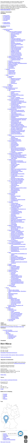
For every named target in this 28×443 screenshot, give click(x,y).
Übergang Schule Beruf (16, 139)
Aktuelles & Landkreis (7, 29)
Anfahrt (4, 437)
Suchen (23, 325)
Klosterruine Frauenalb (15, 196)
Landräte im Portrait (15, 50)
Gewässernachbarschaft (16, 279)
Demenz (12, 92)
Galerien (10, 295)
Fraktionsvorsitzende (15, 79)
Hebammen (13, 214)
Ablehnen (3, 12)
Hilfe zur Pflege (14, 255)
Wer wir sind (13, 304)
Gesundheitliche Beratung (16, 211)
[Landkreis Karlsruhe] (5, 25)
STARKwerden (14, 174)
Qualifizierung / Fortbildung (16, 152)
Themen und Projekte (15, 300)
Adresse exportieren (20, 354)
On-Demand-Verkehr (15, 266)
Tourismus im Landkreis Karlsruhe (18, 199)
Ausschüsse (13, 80)
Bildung (12, 37)
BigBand (13, 194)
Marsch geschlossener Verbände (17, 125)
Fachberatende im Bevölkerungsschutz (19, 118)
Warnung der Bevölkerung (16, 133)
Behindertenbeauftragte (16, 226)
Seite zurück (3, 441)
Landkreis (8, 69)
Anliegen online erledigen (13, 290)
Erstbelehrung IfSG (15, 207)
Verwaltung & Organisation (16, 313)
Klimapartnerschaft (15, 247)
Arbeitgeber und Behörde (16, 32)
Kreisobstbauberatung (15, 190)
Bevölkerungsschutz (12, 109)
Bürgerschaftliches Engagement (14, 140)
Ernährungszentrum (15, 185)
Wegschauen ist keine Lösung (17, 178)
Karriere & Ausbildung (13, 240)
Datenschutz (10, 308)
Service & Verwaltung (7, 86)
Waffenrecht (13, 286)
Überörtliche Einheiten (15, 132)
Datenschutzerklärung (5, 9)
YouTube (5, 395)
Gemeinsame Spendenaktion (14, 62)
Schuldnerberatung (15, 104)
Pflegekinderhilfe (14, 172)
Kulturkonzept (14, 198)
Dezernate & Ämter (12, 310)
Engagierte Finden (14, 145)
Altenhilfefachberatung (15, 91)
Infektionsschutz (14, 218)
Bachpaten (13, 273)
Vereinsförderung (14, 200)
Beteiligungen (14, 36)
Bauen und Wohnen (15, 33)
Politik (7, 75)
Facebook (5, 394)
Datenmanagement (15, 116)
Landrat (12, 311)
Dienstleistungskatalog (13, 293)
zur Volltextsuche (6, 16)
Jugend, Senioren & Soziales (17, 44)
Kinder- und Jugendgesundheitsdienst (18, 169)
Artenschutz (13, 272)
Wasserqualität (14, 224)
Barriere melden (6, 438)
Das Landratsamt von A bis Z (12, 87)
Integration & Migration (16, 43)
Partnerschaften (11, 71)
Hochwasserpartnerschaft (16, 280)
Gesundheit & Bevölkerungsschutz (18, 39)
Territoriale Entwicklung (16, 52)
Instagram (5, 396)
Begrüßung (13, 35)
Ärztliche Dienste (14, 203)
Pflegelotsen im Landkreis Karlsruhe (18, 258)
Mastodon (5, 398)
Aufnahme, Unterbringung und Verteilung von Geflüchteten (17, 232)
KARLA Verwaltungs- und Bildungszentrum (17, 63)
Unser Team (10, 320)
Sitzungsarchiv (14, 83)
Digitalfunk (13, 117)
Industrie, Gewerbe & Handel (17, 41)
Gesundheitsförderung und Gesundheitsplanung (16, 213)
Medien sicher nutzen (15, 299)
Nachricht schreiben (5, 354)
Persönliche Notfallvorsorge (16, 129)
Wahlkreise (10, 85)
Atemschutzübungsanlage (16, 113)
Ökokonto (13, 284)
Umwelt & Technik (15, 318)
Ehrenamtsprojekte (15, 144)
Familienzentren (14, 165)
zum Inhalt (5, 20)
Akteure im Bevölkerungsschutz (17, 110)
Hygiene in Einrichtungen (16, 217)
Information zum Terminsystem (17, 234)
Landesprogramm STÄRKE (17, 171)
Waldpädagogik (14, 192)
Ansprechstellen (14, 143)
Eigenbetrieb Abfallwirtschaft (17, 58)
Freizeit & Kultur (11, 193)
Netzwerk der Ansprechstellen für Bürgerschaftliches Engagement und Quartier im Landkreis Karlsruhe (18, 149)
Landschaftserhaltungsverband (17, 282)
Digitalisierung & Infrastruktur (14, 153)
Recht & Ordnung (14, 317)
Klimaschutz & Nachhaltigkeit (14, 243)
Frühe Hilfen (13, 166)
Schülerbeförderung (15, 268)
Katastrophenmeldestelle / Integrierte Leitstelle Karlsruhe (18, 120)
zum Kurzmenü (6, 15)
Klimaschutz (13, 45)
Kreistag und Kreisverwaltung (17, 46)
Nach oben (8, 441)
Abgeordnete (11, 76)
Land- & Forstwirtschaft (16, 49)
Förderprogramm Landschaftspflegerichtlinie (16, 275)
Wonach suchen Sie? (5, 325)
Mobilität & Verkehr (15, 51)
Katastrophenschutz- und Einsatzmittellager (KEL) (16, 122)
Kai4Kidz (13, 167)
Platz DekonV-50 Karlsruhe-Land (18, 130)
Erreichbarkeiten (11, 319)
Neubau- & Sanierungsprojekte (17, 98)
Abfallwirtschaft (11, 89)
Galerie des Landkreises (16, 38)
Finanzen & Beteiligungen (16, 314)
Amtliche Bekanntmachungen (14, 56)
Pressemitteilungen (12, 65)
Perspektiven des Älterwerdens (17, 95)
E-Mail (2, 389)
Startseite (2, 326)
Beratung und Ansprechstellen (17, 233)
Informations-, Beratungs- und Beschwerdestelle (17, 228)
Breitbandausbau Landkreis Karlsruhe (19, 154)
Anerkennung (14, 142)
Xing (4, 397)
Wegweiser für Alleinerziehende (17, 179)
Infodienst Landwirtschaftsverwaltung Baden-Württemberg (19, 188)
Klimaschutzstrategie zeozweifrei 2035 (19, 248)
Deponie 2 (10, 60)
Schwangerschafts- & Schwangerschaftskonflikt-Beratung (18, 106)
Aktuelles (8, 30)
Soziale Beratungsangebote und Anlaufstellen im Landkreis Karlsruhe (18, 101)
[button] (6, 357)
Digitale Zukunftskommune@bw (18, 156)
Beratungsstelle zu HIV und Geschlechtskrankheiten (16, 206)
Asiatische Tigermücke (15, 204)
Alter (9, 90)
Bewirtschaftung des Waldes (17, 181)
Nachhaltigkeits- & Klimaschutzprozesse (15, 250)
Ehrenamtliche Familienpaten (17, 160)
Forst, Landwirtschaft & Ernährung (15, 180)
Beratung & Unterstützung (13, 99)
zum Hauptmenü (6, 17)
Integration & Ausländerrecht (14, 230)
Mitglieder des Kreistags (16, 78)
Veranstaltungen (11, 68)
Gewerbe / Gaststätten (15, 97)
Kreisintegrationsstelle (15, 236)
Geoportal (10, 297)
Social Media (11, 66)
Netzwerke (13, 151)
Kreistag (10, 77)
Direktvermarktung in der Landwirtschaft (16, 184)
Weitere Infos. (3, 374)
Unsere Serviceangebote (16, 301)
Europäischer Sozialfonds (16, 103)
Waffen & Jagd (11, 285)
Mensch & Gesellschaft (16, 315)
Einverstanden (8, 12)
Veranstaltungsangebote (16, 302)
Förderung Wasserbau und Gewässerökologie (16, 278)
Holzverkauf (13, 186)
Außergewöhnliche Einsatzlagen (17, 115)
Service (7, 287)
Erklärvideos (11, 294)
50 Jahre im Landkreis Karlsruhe (15, 31)
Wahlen (9, 84)
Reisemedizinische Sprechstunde (17, 221)
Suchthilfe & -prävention (16, 107)
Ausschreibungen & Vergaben (14, 57)
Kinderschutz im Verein (16, 170)
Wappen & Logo (11, 73)
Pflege (9, 252)
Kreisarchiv (13, 197)
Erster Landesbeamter (15, 312)
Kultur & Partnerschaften (16, 48)
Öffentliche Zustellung (13, 64)
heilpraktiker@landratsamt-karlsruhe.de (9, 352)
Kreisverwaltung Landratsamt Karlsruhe (9, 379)
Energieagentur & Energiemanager (18, 246)
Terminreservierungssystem (19, 363)
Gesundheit (10, 201)
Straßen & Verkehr (12, 265)
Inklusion (13, 42)
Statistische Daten (12, 72)
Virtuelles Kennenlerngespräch (17, 241)
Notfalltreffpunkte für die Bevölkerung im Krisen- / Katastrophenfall (19, 127)
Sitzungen (13, 82)
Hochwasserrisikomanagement (17, 281)
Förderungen (13, 146)
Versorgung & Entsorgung (16, 55)
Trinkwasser (13, 223)
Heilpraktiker (13, 216)
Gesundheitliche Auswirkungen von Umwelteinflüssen (18, 209)
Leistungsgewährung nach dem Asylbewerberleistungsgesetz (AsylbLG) (17, 238)
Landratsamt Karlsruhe (15, 59)
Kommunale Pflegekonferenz (17, 257)
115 (9, 288)
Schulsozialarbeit (14, 138)
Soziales (10, 264)
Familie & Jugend (12, 159)
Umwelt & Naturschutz (13, 271)
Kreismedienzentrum (12, 298)
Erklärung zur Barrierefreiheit (9, 439)
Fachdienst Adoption (15, 164)
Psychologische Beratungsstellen (17, 173)
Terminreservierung (12, 270)
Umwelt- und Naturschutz (16, 53)
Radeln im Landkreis (15, 267)
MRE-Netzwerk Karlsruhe (16, 220)
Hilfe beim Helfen (14, 93)
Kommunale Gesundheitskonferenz (18, 219)
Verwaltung (8, 307)
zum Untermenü (6, 19)
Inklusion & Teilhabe (12, 225)
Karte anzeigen (12, 354)
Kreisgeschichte (11, 70)
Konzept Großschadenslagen (17, 124)
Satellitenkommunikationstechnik (18, 131)
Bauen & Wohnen (12, 96)
